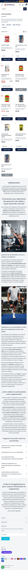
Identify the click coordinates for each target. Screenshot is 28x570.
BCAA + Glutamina (16, 24)
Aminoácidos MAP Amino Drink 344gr (19, 75)
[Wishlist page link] (20, 5)
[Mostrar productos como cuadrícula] (23, 31)
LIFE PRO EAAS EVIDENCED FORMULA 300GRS (6, 135)
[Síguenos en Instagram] (5, 549)
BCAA (3, 24)
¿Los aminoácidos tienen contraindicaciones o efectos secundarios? (12, 458)
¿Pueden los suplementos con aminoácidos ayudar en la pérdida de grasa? (10, 465)
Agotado (21, 89)
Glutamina (4, 27)
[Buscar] (25, 8)
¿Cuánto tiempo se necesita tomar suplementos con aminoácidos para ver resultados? (11, 474)
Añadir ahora (7, 59)
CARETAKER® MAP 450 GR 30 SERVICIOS (20, 134)
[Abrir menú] (2, 4)
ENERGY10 (21, 1)
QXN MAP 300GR (5, 45)
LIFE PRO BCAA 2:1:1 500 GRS (21, 46)
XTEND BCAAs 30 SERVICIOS (5, 75)
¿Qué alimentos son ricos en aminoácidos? (12, 452)
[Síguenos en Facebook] (2, 549)
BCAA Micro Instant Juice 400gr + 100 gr (5, 105)
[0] (25, 5)
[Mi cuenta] (22, 5)
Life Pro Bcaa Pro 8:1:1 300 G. (6, 165)
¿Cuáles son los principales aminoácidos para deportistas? (11, 446)
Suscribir (5, 538)
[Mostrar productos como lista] (26, 31)
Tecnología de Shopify (5, 567)
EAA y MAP (8, 24)
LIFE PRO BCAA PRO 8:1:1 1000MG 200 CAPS (20, 105)
